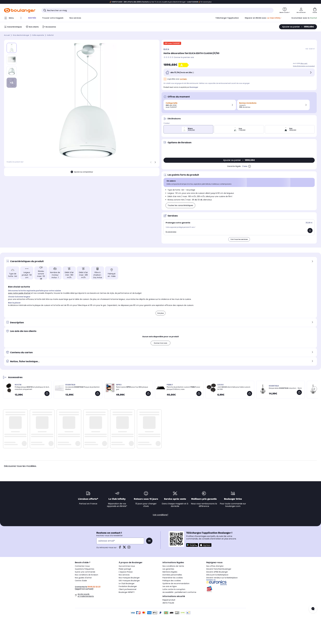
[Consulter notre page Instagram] (128, 547)
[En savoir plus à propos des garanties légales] (249, 166)
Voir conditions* (160, 514)
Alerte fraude (168, 603)
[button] (314, 388)
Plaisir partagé (125, 569)
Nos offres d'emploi (214, 566)
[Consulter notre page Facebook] (119, 547)
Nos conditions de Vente (173, 566)
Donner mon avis (160, 343)
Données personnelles (172, 575)
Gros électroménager (21, 35)
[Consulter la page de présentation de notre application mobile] (192, 545)
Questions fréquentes (84, 569)
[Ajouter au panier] (310, 230)
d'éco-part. (303, 63)
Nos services (124, 575)
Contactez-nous (82, 566)
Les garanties (168, 569)
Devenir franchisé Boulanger (218, 569)
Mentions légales (170, 572)
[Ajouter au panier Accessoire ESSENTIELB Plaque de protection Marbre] (97, 393)
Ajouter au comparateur (83, 172)
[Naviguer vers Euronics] (226, 582)
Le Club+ (183, 79)
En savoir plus (171, 232)
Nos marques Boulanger (129, 577)
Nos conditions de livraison (86, 575)
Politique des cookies (172, 580)
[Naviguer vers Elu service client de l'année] (226, 589)
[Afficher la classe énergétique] (184, 65)
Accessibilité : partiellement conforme (179, 592)
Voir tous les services (239, 239)
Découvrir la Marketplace (217, 575)
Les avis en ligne (170, 586)
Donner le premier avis (184, 57)
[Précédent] (151, 162)
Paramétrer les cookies (173, 577)
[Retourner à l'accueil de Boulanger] (19, 10)
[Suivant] (155, 162)
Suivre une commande (85, 572)
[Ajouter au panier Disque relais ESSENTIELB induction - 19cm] (299, 392)
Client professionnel (127, 589)
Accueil (7, 35)
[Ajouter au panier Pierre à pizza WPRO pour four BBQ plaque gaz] (148, 393)
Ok (149, 541)
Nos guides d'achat (83, 577)
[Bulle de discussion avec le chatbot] (313, 609)
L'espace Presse (126, 572)
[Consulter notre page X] (124, 547)
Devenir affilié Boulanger (217, 572)
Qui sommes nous (127, 566)
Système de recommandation (176, 583)
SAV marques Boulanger (129, 580)
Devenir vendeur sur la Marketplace (222, 577)
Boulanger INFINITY (127, 592)
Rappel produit (169, 600)
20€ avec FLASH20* (172, 43)
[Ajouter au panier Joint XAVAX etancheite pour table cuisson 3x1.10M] (249, 393)
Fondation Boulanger (128, 586)
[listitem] (12, 59)
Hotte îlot (50, 35)
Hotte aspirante (38, 35)
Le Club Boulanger (126, 583)
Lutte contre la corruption (174, 589)
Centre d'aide (81, 580)
